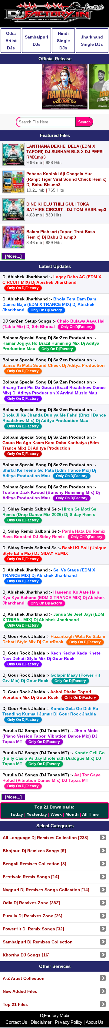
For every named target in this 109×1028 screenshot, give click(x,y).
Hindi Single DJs (63, 40)
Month (72, 814)
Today (16, 814)
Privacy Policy (69, 1022)
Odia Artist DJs (11, 40)
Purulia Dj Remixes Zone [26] (32, 915)
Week (56, 814)
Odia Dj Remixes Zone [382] (31, 902)
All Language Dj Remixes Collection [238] (45, 837)
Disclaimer (41, 1022)
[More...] (13, 256)
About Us (94, 1022)
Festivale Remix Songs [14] (31, 876)
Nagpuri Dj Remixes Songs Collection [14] (46, 889)
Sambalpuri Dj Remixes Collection (38, 941)
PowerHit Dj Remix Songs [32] (33, 928)
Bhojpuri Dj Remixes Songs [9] (34, 850)
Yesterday (37, 814)
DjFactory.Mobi (54, 1015)
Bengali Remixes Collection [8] (34, 863)
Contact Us (16, 1022)
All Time (90, 814)
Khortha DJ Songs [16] (26, 955)
